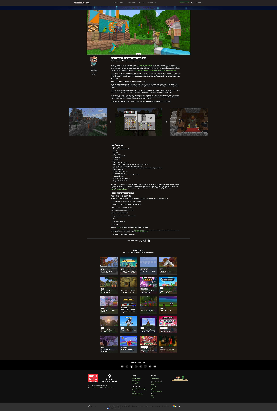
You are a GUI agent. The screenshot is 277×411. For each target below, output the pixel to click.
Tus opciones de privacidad (114, 408)
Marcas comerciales (144, 406)
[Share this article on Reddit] (144, 241)
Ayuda (152, 384)
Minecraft (134, 377)
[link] (122, 366)
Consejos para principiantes (156, 382)
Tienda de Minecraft (155, 378)
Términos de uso (135, 406)
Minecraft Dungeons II (136, 378)
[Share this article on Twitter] (140, 241)
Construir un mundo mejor (137, 393)
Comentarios (153, 386)
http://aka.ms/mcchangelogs (119, 189)
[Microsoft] (176, 406)
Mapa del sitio (154, 388)
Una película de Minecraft (137, 395)
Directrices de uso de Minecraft (94, 387)
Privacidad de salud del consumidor (123, 406)
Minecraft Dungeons (136, 380)
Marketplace (153, 377)
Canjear (152, 397)
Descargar (153, 389)
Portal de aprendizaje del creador (138, 388)
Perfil (152, 395)
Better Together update (145, 65)
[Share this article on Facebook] (149, 241)
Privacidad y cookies (111, 406)
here (118, 227)
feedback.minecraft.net (141, 232)
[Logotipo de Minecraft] (82, 3)
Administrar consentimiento (107, 387)
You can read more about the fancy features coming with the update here (155, 70)
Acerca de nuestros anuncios (155, 406)
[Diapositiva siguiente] (165, 121)
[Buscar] (193, 3)
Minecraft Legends (136, 382)
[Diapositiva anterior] (111, 121)
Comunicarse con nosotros (156, 391)
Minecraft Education (136, 383)
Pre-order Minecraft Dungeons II (142, 8)
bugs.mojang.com (139, 230)
